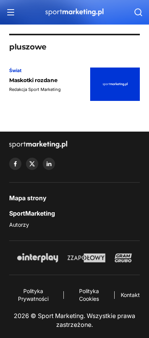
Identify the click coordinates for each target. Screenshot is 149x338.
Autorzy (19, 224)
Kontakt (130, 295)
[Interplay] (37, 257)
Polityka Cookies (89, 295)
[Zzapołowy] (86, 257)
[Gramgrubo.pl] (123, 257)
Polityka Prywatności (33, 295)
